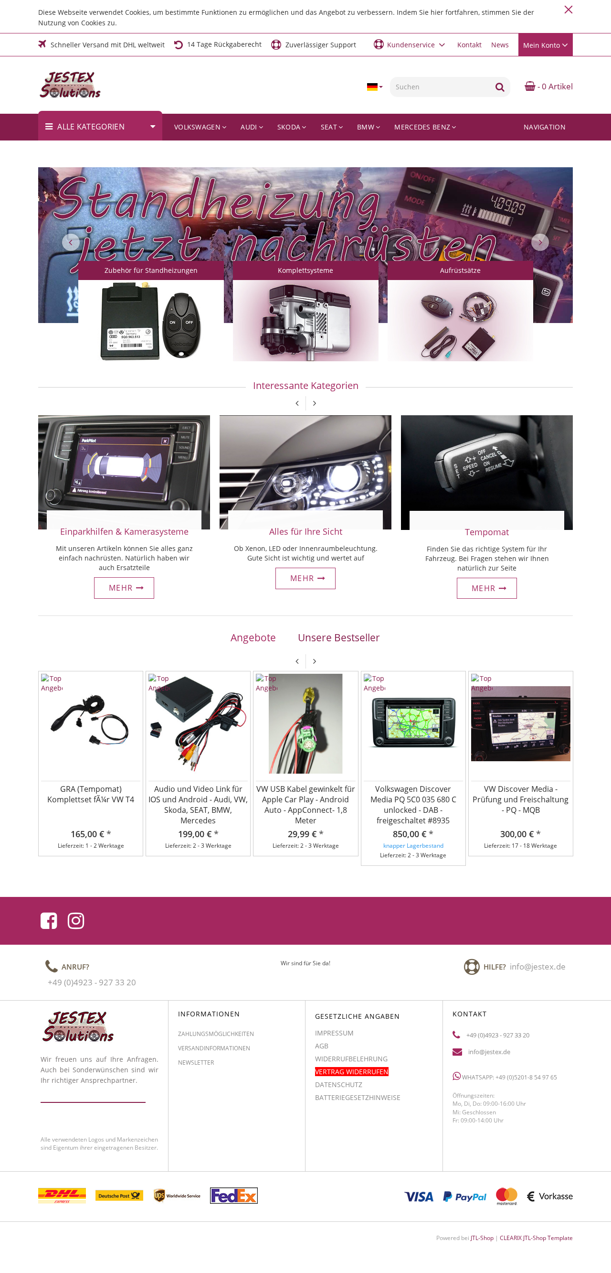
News (500, 44)
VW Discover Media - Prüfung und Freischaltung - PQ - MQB (521, 799)
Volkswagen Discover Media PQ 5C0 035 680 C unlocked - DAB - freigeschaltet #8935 (413, 805)
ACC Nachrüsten (535, 153)
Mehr (122, 588)
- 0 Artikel (554, 86)
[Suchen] (500, 87)
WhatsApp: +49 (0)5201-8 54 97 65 (509, 1077)
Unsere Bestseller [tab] (339, 637)
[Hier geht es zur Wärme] (305, 471)
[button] (411, 44)
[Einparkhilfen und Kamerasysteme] (124, 471)
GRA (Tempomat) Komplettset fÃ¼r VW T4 (90, 794)
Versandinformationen (214, 1048)
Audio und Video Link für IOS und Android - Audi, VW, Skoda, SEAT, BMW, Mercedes (198, 805)
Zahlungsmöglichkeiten (216, 1034)
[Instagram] (76, 920)
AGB (321, 1045)
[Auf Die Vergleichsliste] (134, 692)
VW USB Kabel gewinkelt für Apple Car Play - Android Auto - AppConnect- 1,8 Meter (305, 805)
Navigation (545, 126)
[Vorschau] (134, 705)
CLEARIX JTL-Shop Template (536, 1238)
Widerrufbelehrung (351, 1058)
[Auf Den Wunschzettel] (134, 680)
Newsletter (196, 1062)
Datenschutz (338, 1084)
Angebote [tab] (253, 637)
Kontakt (469, 44)
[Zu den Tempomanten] (487, 471)
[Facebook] (49, 920)
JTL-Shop (482, 1238)
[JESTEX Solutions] (77, 85)
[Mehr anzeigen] (151, 329)
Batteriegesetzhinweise (357, 1097)
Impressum (334, 1032)
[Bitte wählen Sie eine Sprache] (374, 87)
